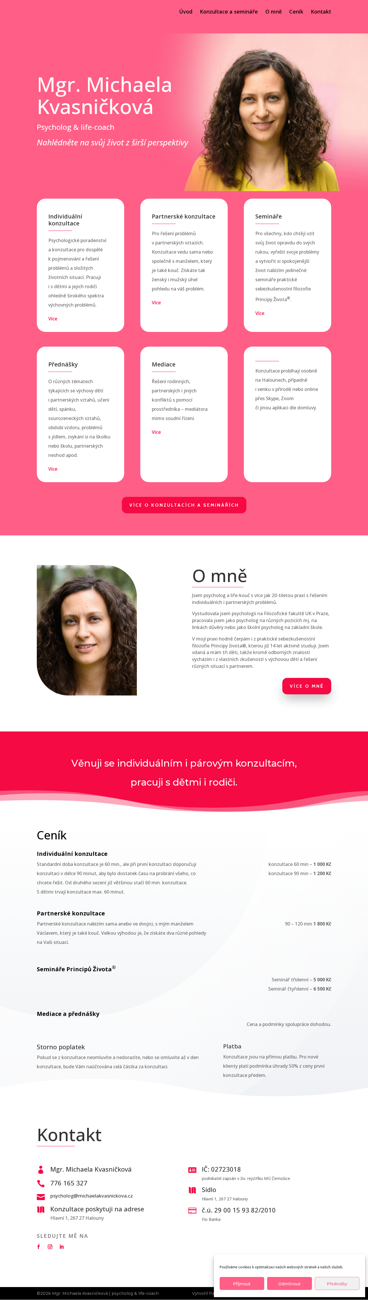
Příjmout (242, 1283)
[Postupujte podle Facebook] (38, 1246)
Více (52, 319)
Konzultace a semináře (229, 12)
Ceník (296, 12)
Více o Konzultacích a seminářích (184, 505)
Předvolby (337, 1283)
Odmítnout (289, 1283)
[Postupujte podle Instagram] (50, 1246)
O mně (273, 12)
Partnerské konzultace (171, 542)
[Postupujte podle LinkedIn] (61, 1246)
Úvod (185, 12)
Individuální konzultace (110, 542)
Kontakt (321, 12)
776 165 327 (68, 1183)
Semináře (215, 542)
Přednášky (245, 542)
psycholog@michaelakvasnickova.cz (91, 1195)
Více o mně (307, 686)
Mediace (274, 542)
